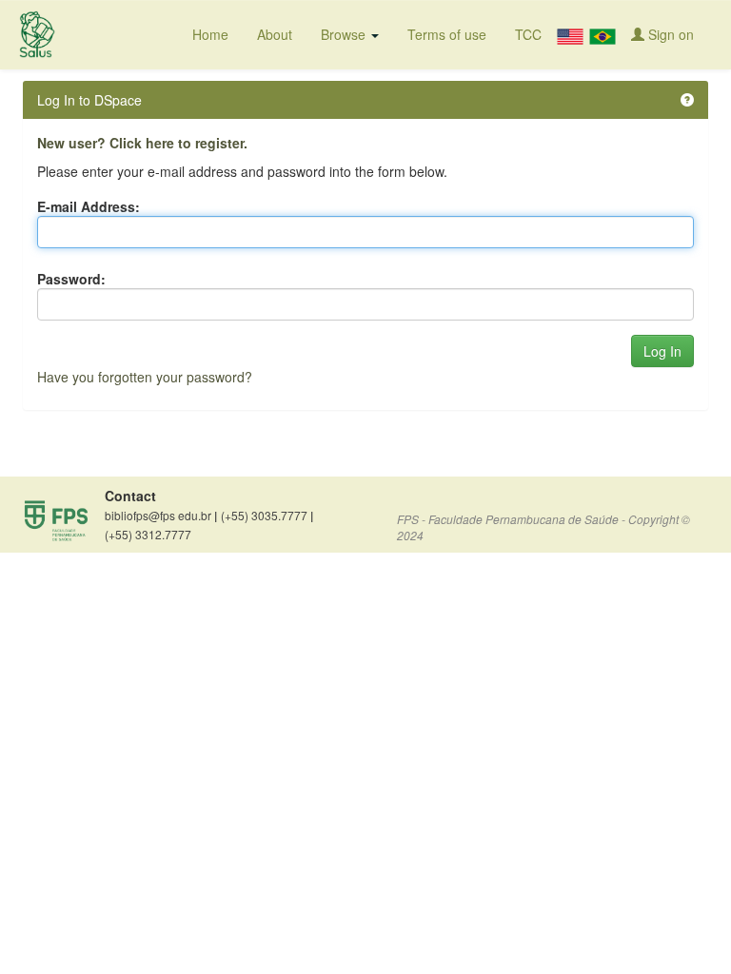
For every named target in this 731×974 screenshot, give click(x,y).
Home (210, 34)
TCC (528, 34)
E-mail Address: (88, 206)
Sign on (669, 34)
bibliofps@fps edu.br (161, 515)
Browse (345, 34)
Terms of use (446, 34)
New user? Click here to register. (142, 142)
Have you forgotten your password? (144, 376)
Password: (71, 278)
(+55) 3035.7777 (267, 515)
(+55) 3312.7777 (148, 534)
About (274, 34)
